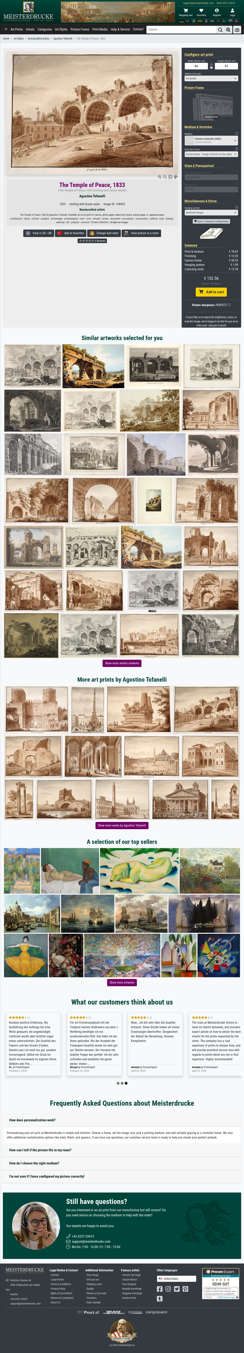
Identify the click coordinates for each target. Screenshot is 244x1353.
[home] (6, 29)
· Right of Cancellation (61, 1293)
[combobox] (211, 78)
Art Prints (16, 29)
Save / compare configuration (213, 221)
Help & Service (120, 29)
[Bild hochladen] (237, 30)
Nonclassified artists (38, 38)
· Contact (54, 1275)
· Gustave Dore (128, 1298)
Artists (30, 29)
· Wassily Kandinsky (131, 1288)
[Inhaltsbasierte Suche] (228, 30)
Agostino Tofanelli (62, 38)
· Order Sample (93, 1302)
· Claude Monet (129, 1279)
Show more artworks (122, 982)
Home (6, 38)
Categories (45, 29)
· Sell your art (92, 1279)
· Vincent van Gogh (131, 1275)
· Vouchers (90, 1298)
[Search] (220, 30)
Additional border (193, 73)
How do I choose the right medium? (34, 1163)
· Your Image (92, 1275)
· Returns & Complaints (61, 1298)
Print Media (100, 29)
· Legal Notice (57, 1279)
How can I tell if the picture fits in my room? (40, 1150)
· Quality (89, 1288)
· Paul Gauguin (128, 1284)
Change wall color (106, 233)
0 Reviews (99, 240)
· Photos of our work (95, 1293)
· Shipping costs (93, 1284)
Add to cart (213, 292)
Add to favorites (73, 233)
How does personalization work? (32, 1120)
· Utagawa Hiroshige (131, 1293)
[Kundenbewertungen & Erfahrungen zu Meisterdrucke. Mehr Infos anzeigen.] (220, 1283)
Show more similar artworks (122, 663)
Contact (138, 29)
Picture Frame (80, 29)
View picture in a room (144, 233)
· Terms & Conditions (60, 1284)
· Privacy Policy (57, 1288)
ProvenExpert (29, 1067)
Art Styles (61, 29)
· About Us (55, 1302)
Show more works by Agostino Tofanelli (122, 825)
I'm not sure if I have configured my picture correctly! (46, 1176)
